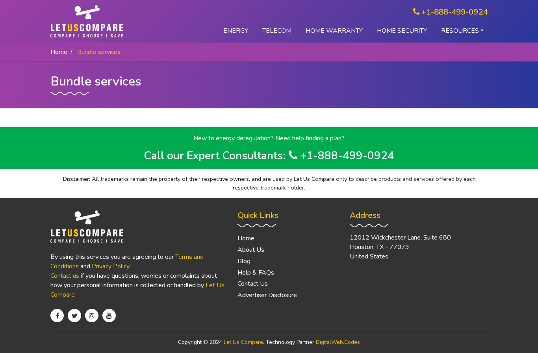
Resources (460, 30)
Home (58, 52)
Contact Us (252, 283)
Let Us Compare (243, 342)
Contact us (64, 275)
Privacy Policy (110, 266)
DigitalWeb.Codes (338, 342)
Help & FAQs (255, 272)
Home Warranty (334, 30)
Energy (235, 30)
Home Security (402, 30)
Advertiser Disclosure (267, 295)
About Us (250, 249)
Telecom (276, 30)
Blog (243, 261)
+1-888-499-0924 (453, 11)
